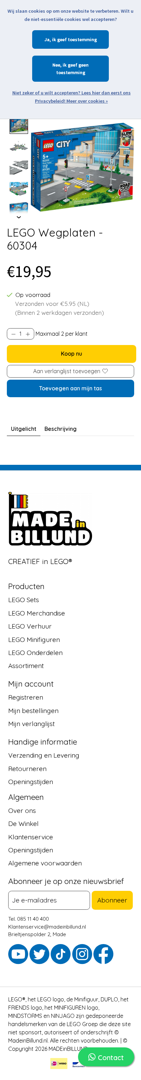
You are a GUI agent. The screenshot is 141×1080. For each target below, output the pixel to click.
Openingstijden (30, 782)
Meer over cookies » (87, 101)
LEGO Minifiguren (34, 639)
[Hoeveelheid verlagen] (13, 334)
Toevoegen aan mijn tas (70, 388)
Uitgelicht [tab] (23, 428)
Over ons (22, 810)
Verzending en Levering (43, 755)
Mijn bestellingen (33, 710)
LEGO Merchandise (36, 613)
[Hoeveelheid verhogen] (27, 334)
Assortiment (26, 666)
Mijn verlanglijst (31, 724)
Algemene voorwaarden (45, 863)
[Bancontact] (78, 1064)
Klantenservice (30, 837)
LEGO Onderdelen (35, 652)
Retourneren (27, 769)
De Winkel (23, 823)
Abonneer (112, 900)
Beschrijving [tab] (60, 428)
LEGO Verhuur (30, 626)
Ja (47, 39)
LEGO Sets (23, 600)
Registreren (25, 697)
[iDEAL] (58, 1064)
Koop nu (71, 353)
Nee (56, 65)
